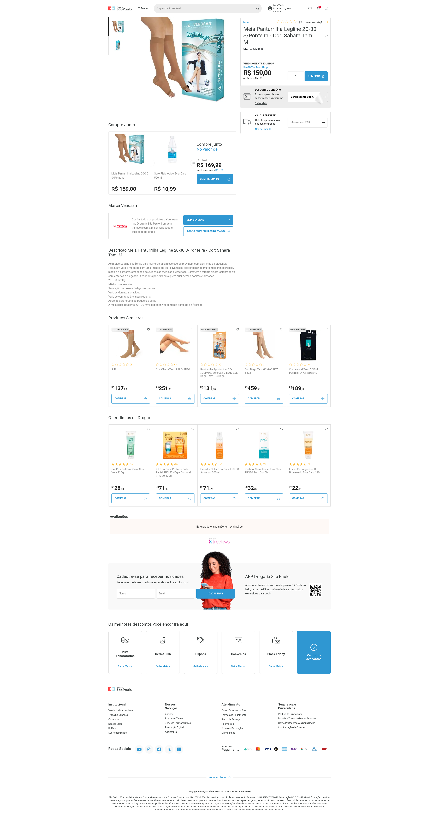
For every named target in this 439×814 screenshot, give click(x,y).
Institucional (117, 704)
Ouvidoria (113, 719)
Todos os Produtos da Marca (206, 231)
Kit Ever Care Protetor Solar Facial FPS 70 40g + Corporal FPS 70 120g (173, 472)
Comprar (314, 76)
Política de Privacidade (290, 714)
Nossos (171, 706)
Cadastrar (216, 593)
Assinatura (171, 732)
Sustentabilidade (117, 732)
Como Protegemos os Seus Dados (296, 723)
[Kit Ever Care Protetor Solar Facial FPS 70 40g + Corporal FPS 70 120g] (175, 445)
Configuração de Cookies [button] (291, 727)
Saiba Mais (261, 103)
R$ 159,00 (123, 189)
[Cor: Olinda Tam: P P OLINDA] (175, 345)
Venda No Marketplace (120, 710)
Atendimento (231, 704)
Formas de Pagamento (234, 715)
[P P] (131, 345)
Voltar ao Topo (218, 777)
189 (297, 388)
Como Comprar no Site (234, 710)
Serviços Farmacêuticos (178, 723)
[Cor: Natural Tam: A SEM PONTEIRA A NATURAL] (308, 345)
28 (117, 488)
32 (251, 488)
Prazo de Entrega (231, 719)
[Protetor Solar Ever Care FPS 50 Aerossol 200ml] (219, 445)
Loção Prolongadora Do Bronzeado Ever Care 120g (305, 471)
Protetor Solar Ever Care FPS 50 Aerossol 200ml (219, 471)
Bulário (112, 728)
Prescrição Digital (174, 727)
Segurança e (287, 706)
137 (119, 388)
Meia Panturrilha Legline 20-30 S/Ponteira (129, 175)
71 (162, 488)
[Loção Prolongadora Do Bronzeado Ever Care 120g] (308, 445)
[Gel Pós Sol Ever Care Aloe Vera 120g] (131, 445)
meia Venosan (195, 220)
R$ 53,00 (257, 78)
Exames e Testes (174, 718)
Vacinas (169, 714)
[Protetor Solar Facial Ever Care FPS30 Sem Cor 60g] (264, 445)
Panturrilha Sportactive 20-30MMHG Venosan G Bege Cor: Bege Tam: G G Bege (219, 373)
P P (113, 369)
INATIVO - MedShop (255, 67)
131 (208, 388)
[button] (117, 26)
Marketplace (228, 732)
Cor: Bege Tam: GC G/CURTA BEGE (261, 371)
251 (163, 388)
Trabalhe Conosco (118, 715)
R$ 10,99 (165, 189)
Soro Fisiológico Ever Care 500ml (170, 175)
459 (252, 388)
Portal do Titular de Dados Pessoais (297, 718)
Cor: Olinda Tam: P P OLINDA (173, 369)
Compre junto (209, 179)
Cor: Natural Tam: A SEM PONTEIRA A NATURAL (303, 371)
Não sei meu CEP (264, 129)
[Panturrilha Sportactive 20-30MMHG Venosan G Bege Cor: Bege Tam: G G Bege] (219, 345)
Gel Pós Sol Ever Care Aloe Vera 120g (127, 471)
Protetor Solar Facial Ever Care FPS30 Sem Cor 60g (263, 471)
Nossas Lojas (115, 723)
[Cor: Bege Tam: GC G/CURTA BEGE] (264, 345)
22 (295, 488)
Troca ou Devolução (232, 728)
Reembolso (228, 723)
